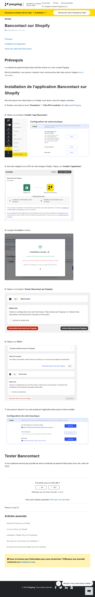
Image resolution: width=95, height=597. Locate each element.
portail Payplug (75, 105)
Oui (42, 487)
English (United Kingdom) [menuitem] (55, 6)
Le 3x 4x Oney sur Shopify (17, 529)
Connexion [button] (46, 3)
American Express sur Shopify (18, 523)
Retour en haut (11, 507)
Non (55, 487)
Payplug (31, 587)
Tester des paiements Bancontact (18, 49)
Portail (55, 3)
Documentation (67, 3)
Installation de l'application (15, 44)
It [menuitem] (66, 6)
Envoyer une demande (60, 500)
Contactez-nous (27, 562)
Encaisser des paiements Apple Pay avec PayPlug (26, 547)
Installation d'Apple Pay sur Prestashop (22, 535)
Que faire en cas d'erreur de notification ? (23, 541)
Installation (39, 13)
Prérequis (8, 39)
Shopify (8, 19)
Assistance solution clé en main (18, 13)
